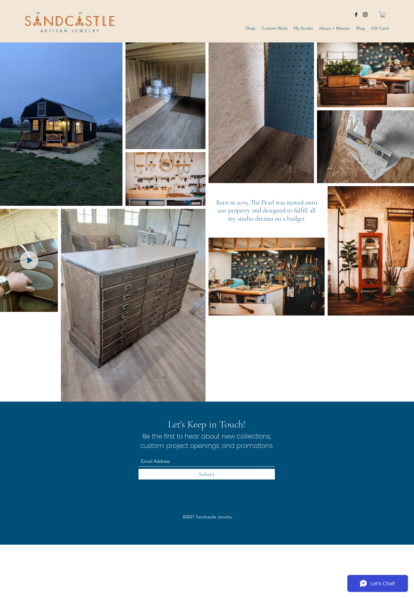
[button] (382, 15)
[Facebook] (356, 15)
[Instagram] (365, 15)
